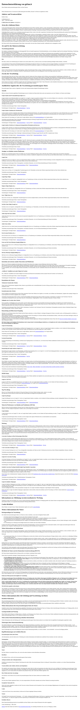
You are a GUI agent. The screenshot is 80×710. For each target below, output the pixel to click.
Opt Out (28, 108)
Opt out (28, 445)
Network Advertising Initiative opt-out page (68, 318)
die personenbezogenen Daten (25, 706)
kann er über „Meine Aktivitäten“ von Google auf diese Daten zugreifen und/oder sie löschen (45, 366)
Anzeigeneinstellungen (39, 117)
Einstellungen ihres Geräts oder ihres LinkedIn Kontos (44, 474)
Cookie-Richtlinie (36, 507)
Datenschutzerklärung (21, 108)
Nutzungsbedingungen (43, 383)
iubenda (3, 706)
